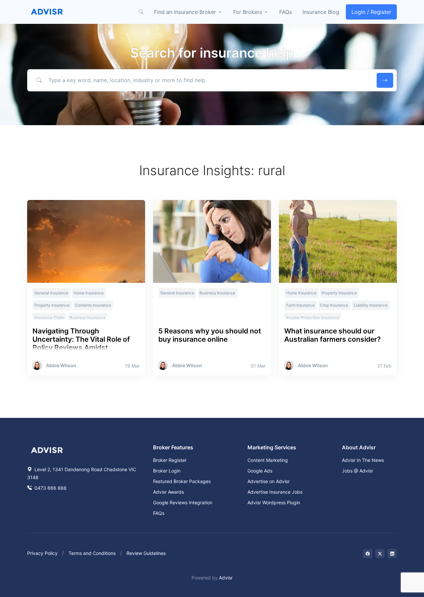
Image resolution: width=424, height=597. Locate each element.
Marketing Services (271, 447)
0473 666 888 (50, 488)
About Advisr (359, 447)
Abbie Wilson (61, 365)
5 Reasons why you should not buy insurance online (209, 335)
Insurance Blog (320, 12)
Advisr (226, 577)
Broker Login (167, 470)
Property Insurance (52, 305)
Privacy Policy (42, 553)
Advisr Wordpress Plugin (273, 502)
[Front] (47, 12)
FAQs (285, 12)
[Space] (47, 449)
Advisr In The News (363, 460)
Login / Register (371, 12)
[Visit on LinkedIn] (392, 553)
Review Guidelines (146, 553)
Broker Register (169, 460)
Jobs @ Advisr (357, 470)
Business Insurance (217, 292)
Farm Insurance (300, 305)
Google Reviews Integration (182, 502)
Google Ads (259, 470)
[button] (140, 12)
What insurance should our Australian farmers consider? (332, 335)
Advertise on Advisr (268, 481)
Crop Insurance (334, 305)
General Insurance (51, 292)
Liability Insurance (371, 305)
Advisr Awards (168, 492)
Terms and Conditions (92, 553)
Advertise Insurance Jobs (274, 492)
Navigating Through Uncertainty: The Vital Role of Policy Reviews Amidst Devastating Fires (81, 343)
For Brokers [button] (247, 12)
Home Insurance (89, 292)
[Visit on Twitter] (380, 553)
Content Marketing (267, 460)
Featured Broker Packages (182, 481)
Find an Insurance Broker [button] (185, 12)
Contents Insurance (93, 305)
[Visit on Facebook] (367, 553)
